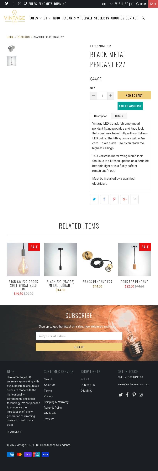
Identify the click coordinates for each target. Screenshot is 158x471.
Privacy (48, 396)
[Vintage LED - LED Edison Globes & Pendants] (14, 16)
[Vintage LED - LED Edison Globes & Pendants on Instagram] (25, 3)
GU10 (56, 18)
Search (48, 379)
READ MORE (14, 431)
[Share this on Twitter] (94, 199)
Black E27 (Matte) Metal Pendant (60, 259)
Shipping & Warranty (56, 402)
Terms (48, 390)
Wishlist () (124, 4)
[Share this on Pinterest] (114, 199)
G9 (46, 18)
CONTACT (132, 18)
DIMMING (60, 4)
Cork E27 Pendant (134, 259)
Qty (92, 87)
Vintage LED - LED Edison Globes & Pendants (43, 445)
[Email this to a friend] (134, 199)
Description (100, 116)
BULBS (33, 4)
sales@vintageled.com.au (133, 384)
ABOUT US (117, 18)
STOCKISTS (101, 18)
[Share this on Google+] (124, 199)
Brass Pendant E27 (97, 259)
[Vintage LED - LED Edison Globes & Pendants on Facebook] (12, 3)
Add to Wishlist (130, 106)
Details (119, 116)
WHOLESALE (84, 18)
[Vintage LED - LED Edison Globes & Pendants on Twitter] (6, 3)
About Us (49, 384)
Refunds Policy (53, 407)
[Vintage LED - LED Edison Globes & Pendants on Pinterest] (19, 3)
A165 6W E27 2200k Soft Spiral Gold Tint (23, 259)
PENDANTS (46, 4)
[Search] (143, 18)
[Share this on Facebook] (104, 199)
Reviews (49, 419)
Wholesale (50, 413)
